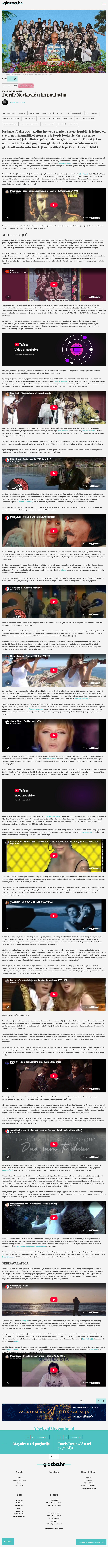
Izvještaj (19, 1503)
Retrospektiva (19, 1516)
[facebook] (9, 78)
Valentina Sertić (17, 102)
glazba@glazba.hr (54, 1524)
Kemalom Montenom (37, 1246)
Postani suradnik (54, 1505)
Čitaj (19, 1495)
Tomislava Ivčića (88, 431)
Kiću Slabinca (63, 431)
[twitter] (15, 78)
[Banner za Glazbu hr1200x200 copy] (54, 1412)
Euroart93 (58, 1529)
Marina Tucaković (25, 502)
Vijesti (19, 1472)
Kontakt (54, 1495)
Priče (19, 1508)
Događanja (54, 1472)
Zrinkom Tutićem (81, 699)
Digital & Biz (19, 1514)
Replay (88, 1477)
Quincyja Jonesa (65, 163)
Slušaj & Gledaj (88, 1472)
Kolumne (19, 1511)
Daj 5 (19, 1483)
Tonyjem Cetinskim (21, 1246)
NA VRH (7, 1541)
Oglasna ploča (19, 1480)
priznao (63, 570)
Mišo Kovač (83, 174)
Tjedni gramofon (88, 1488)
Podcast (88, 1480)
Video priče (88, 1483)
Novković (94, 1350)
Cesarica (19, 1486)
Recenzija (19, 1505)
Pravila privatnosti (54, 1503)
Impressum (54, 1500)
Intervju (19, 1500)
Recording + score (89, 1486)
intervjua (24, 1321)
